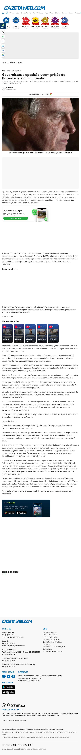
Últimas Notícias (14, 13)
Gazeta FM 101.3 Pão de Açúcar (54, 647)
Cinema (71, 13)
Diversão (64, 13)
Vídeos (51, 13)
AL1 (30, 13)
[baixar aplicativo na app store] (21, 513)
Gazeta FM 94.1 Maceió (51, 640)
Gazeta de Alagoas (49, 632)
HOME (4, 63)
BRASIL (20, 63)
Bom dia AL (24, 13)
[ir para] (8, 687)
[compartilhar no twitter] (3, 32)
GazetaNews (47, 649)
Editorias (57, 13)
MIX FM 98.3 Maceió (50, 635)
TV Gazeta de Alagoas (50, 637)
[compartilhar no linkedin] (3, 46)
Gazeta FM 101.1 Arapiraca (52, 642)
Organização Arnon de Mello (53, 651)
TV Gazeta (40, 13)
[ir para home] (24, 8)
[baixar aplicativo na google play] (9, 513)
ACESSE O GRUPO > (16, 218)
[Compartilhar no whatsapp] (3, 36)
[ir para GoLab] (25, 744)
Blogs (46, 13)
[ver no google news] (3, 55)
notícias (12, 63)
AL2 (34, 13)
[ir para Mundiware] (9, 745)
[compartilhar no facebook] (3, 41)
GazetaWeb (47, 644)
